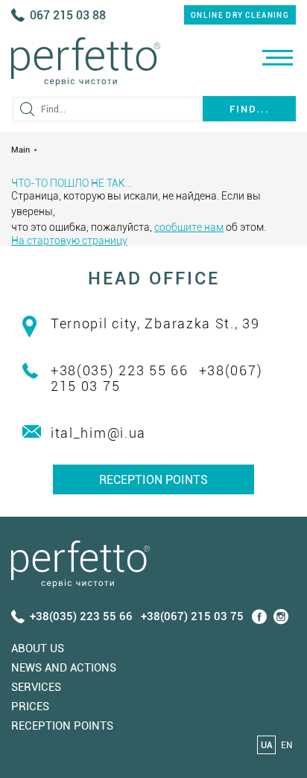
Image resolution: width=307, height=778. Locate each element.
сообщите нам (189, 227)
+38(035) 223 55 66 (120, 370)
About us (37, 648)
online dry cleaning (240, 15)
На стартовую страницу (69, 240)
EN (286, 745)
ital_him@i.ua (98, 433)
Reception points (153, 480)
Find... (250, 109)
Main (20, 150)
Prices (30, 706)
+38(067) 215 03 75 (192, 616)
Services (36, 687)
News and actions (63, 668)
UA (267, 745)
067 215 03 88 (68, 15)
